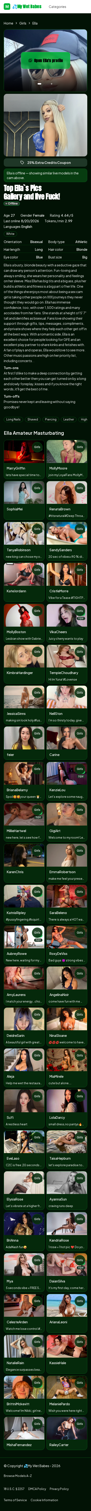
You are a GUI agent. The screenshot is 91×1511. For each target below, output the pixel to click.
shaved (33, 419)
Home (8, 23)
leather (68, 419)
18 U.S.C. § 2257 (14, 1489)
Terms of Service (15, 1500)
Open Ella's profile (52, 62)
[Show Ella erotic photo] (39, 84)
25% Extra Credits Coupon (51, 163)
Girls (22, 23)
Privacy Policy (59, 1489)
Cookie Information (44, 1500)
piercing (50, 419)
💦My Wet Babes (23, 6)
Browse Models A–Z (18, 1476)
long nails (13, 419)
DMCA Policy (37, 1489)
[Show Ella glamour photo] (51, 84)
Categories (57, 6)
